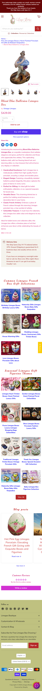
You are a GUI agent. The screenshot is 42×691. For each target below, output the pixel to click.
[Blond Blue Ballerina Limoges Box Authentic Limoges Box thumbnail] (4, 92)
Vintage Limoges (9, 108)
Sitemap (27, 682)
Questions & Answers (12, 680)
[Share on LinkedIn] (11, 144)
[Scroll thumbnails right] (39, 92)
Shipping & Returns (28, 680)
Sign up (33, 645)
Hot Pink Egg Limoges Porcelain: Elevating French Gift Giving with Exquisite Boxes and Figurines (17, 545)
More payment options (21, 137)
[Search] (38, 28)
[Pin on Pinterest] (15, 144)
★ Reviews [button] (40, 347)
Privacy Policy (17, 682)
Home (3, 39)
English (20, 655)
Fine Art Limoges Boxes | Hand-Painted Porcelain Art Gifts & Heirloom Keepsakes (19, 42)
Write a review (21, 588)
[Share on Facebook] (2, 144)
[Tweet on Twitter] (7, 144)
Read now (16, 556)
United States (20, 661)
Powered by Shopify (21, 687)
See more (20, 566)
